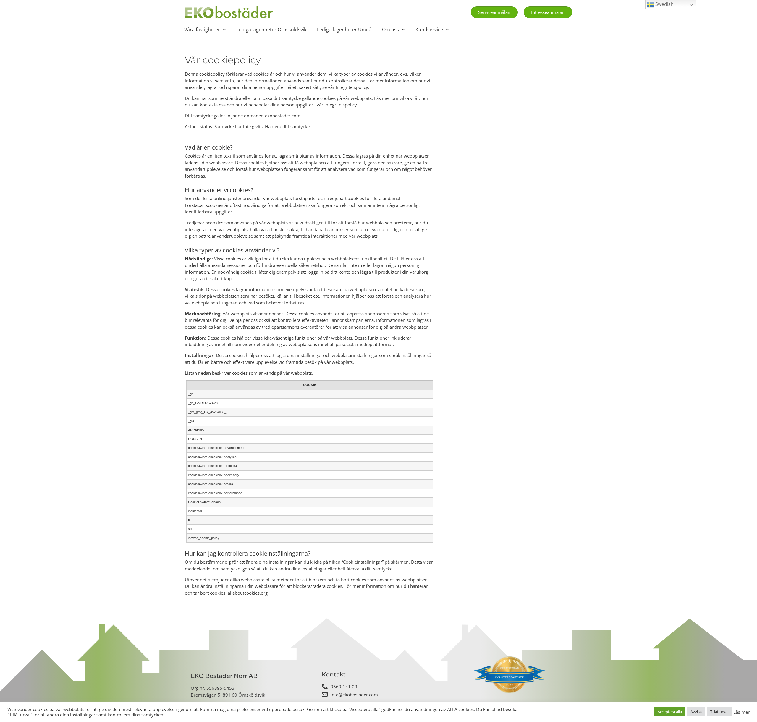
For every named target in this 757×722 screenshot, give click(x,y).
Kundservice (429, 29)
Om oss (390, 29)
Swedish (664, 4)
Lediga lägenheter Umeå (344, 29)
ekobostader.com (282, 116)
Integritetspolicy (352, 87)
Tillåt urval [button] (719, 711)
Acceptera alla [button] (670, 711)
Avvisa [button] (696, 711)
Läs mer (741, 712)
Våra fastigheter (202, 29)
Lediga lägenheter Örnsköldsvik (271, 29)
